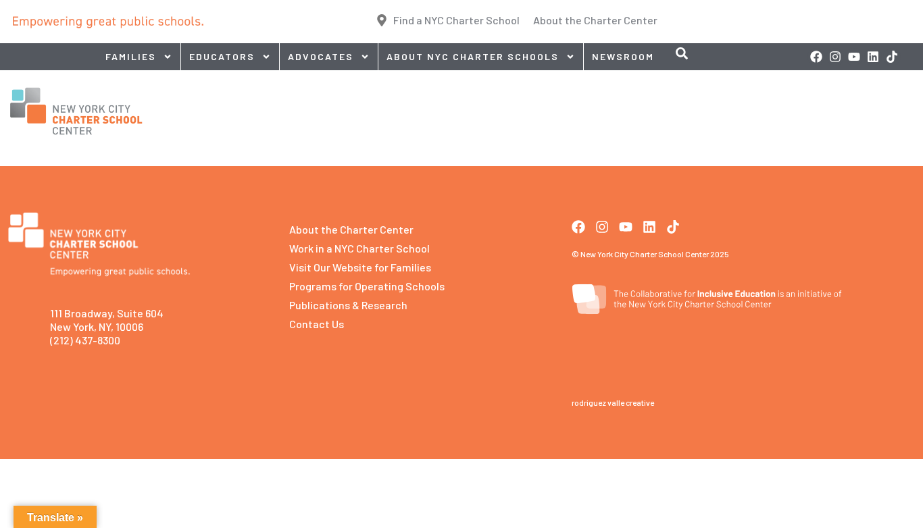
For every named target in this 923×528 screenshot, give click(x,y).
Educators (222, 56)
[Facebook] (816, 56)
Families (130, 56)
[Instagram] (835, 56)
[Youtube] (854, 56)
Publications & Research (348, 304)
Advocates (320, 56)
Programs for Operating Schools (367, 286)
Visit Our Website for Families (360, 267)
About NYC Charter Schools (472, 56)
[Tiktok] (892, 56)
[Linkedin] (873, 56)
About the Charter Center (351, 229)
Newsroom (623, 56)
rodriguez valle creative (613, 402)
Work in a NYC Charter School (359, 248)
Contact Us (316, 323)
